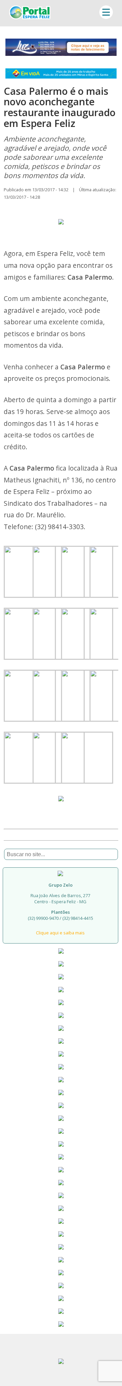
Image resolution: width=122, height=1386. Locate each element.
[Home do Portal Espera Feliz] (29, 17)
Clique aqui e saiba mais (60, 933)
